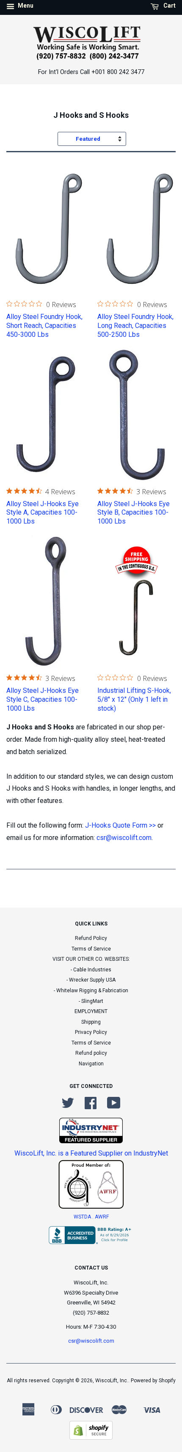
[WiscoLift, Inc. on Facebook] (90, 1106)
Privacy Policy (91, 1032)
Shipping (91, 1022)
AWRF (102, 1217)
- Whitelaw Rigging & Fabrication (91, 991)
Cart (169, 5)
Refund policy (91, 1053)
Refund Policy (91, 938)
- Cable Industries (91, 970)
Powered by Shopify (153, 1381)
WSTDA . (84, 1217)
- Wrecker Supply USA (91, 980)
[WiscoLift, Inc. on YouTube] (114, 1106)
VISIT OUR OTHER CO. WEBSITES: (91, 959)
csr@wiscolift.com (124, 838)
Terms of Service (91, 949)
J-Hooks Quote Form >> (119, 825)
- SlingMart (91, 1001)
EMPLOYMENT (91, 1011)
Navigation (91, 1064)
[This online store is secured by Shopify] (91, 1437)
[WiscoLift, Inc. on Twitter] (67, 1106)
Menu (25, 5)
